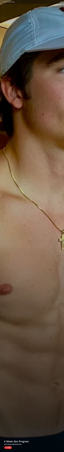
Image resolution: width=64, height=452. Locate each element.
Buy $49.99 (7, 447)
